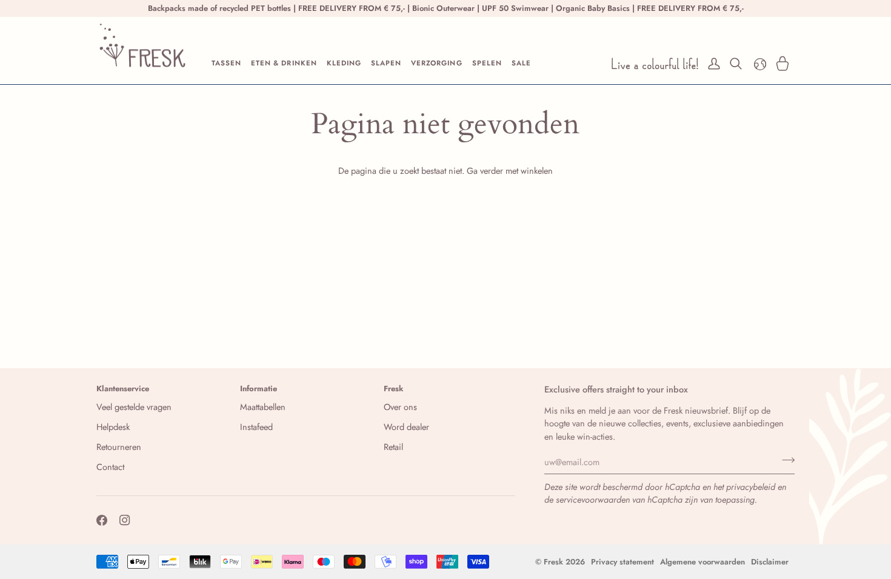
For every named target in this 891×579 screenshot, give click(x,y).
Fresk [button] (394, 388)
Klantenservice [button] (122, 388)
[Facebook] (101, 520)
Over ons (400, 406)
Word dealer (406, 426)
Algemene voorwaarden (702, 561)
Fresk (553, 561)
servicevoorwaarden (593, 499)
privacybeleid (750, 486)
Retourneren (118, 446)
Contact (110, 466)
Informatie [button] (258, 388)
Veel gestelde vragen (134, 406)
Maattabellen (262, 406)
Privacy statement (622, 561)
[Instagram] (124, 520)
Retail (393, 446)
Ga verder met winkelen (510, 170)
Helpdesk (113, 426)
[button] (226, 63)
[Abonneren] (785, 460)
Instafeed (256, 426)
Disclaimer (770, 561)
